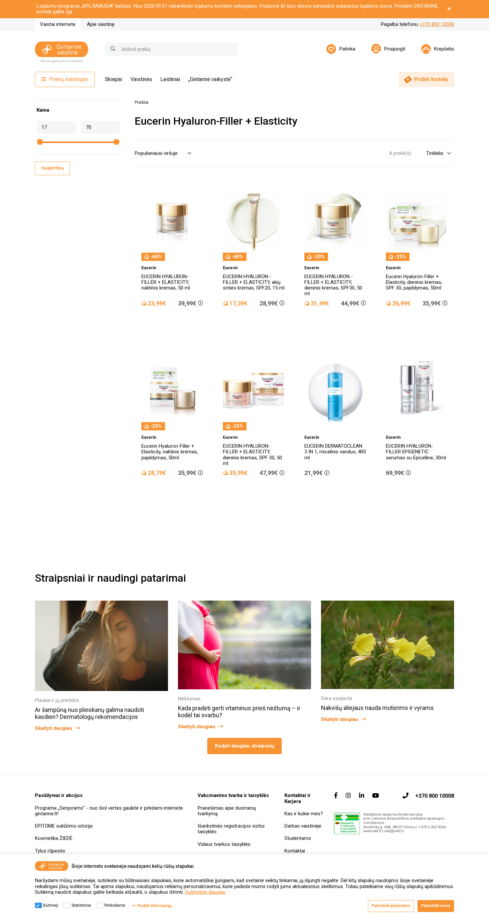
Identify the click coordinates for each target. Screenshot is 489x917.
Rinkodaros (114, 905)
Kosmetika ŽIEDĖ (54, 838)
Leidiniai (170, 79)
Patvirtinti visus (435, 905)
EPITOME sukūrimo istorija (63, 826)
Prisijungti (394, 49)
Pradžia (141, 102)
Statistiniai (81, 905)
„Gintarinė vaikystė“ (210, 79)
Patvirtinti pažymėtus (391, 905)
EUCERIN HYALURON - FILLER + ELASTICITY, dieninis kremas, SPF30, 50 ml (333, 285)
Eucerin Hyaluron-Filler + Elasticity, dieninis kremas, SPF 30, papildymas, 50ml (414, 282)
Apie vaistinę (100, 24)
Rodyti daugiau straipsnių (244, 746)
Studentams (297, 838)
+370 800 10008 (436, 24)
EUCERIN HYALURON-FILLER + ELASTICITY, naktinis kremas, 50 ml (165, 282)
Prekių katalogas (68, 79)
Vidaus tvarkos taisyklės (224, 844)
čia (69, 12)
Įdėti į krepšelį (175, 322)
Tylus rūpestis (50, 851)
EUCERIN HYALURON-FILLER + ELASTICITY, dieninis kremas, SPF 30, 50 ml (252, 454)
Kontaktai (294, 851)
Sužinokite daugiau (205, 892)
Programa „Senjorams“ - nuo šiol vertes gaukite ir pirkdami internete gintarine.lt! (109, 811)
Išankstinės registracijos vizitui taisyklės (231, 829)
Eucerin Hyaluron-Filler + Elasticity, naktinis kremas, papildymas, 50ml (169, 452)
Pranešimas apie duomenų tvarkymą (227, 811)
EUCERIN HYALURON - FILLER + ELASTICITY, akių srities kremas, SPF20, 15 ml (253, 282)
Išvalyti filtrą (52, 168)
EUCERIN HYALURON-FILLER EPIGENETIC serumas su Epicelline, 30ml (416, 452)
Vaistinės (141, 79)
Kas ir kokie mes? (303, 814)
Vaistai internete (58, 24)
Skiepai (113, 79)
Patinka (347, 49)
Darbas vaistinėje (302, 826)
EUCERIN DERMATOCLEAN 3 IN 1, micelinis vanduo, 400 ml (335, 452)
